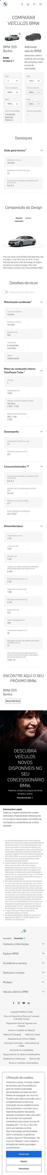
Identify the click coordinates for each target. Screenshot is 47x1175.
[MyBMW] (22, 4)
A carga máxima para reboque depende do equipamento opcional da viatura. (20, 912)
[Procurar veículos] (23, 757)
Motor (7, 99)
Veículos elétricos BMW (15, 991)
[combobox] (13, 80)
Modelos (7, 982)
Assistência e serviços (15, 963)
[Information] (13, 60)
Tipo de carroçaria (11, 88)
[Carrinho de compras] (28, 4)
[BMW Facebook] (13, 1003)
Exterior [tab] (19, 218)
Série (7, 76)
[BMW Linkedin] (28, 1003)
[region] (23, 240)
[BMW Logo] (5, 4)
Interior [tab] (28, 218)
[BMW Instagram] (18, 1003)
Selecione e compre (13, 972)
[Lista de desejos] (34, 4)
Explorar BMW (11, 953)
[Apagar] (19, 34)
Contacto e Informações (16, 944)
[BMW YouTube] (23, 1003)
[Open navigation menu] (40, 4)
